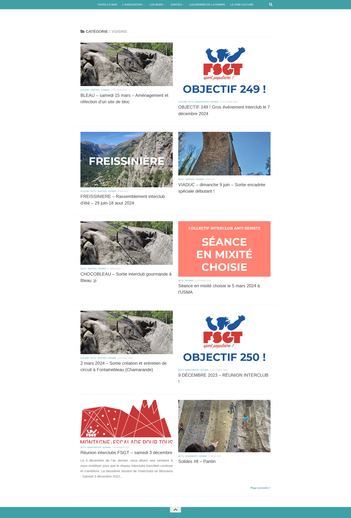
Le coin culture (241, 4)
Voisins (105, 90)
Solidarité (191, 456)
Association (202, 102)
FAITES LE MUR (107, 4)
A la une (84, 90)
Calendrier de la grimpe (207, 4)
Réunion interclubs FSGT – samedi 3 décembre (126, 452)
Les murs (156, 4)
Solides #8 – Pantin (197, 461)
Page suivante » (261, 488)
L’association (132, 4)
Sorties (176, 4)
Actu (191, 102)
